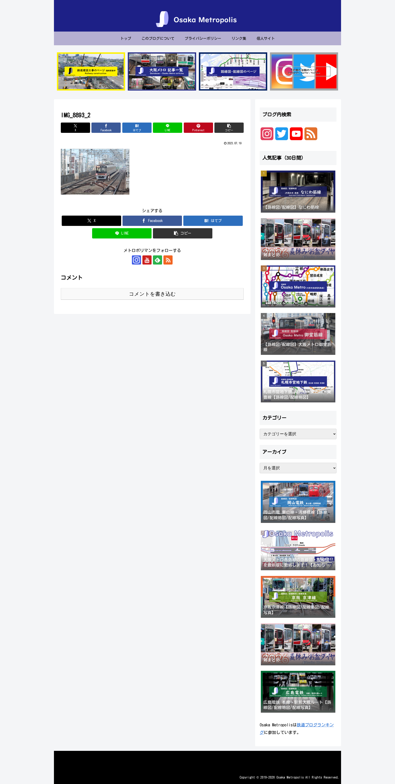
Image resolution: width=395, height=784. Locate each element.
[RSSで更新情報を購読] (168, 260)
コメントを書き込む (152, 294)
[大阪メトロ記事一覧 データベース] (162, 71)
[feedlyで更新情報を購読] (157, 260)
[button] (229, 128)
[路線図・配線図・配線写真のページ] (233, 71)
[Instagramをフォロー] (136, 260)
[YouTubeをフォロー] (147, 260)
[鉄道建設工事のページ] (91, 71)
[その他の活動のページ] (304, 71)
